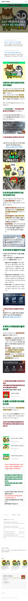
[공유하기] (7, 515)
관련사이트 (3, 593)
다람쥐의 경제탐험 (5, 1)
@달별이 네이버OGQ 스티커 (7, 595)
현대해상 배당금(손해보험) (9, 531)
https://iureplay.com (9, 40)
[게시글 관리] (9, 515)
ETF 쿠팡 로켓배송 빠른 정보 (12, 52)
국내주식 (5, 519)
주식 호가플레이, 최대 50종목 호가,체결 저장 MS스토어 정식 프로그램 (13, 44)
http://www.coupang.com (10, 50)
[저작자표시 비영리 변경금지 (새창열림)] (19, 514)
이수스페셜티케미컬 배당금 (9, 533)
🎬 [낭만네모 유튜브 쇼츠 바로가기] (12, 317)
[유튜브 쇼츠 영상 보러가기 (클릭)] (14, 147)
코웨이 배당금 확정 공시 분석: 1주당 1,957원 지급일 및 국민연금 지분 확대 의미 (11, 527)
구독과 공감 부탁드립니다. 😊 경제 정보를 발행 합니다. (11, 578)
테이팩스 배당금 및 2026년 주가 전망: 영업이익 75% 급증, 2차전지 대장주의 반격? (11, 536)
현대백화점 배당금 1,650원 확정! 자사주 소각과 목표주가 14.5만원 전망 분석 (11, 522)
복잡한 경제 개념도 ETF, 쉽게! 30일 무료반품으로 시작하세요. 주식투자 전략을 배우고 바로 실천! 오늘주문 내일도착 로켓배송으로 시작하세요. (13, 55)
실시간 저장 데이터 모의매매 (12, 42)
